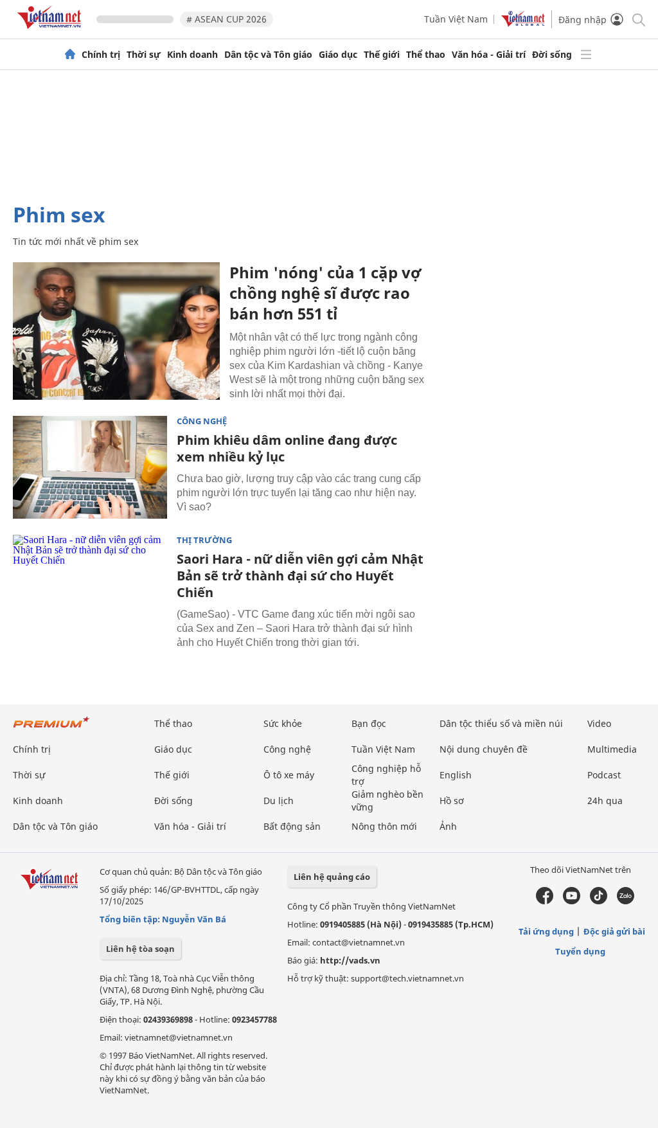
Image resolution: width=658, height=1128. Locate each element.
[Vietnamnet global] (523, 23)
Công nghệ (202, 421)
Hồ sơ (452, 800)
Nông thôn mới (384, 826)
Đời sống (552, 54)
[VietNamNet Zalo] (625, 901)
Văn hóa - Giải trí (489, 54)
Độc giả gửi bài (614, 931)
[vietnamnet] (51, 31)
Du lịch (278, 800)
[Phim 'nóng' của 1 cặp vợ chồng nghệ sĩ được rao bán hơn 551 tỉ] (116, 331)
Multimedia (612, 749)
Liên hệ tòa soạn (140, 948)
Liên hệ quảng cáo (332, 876)
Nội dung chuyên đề (484, 749)
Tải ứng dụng (546, 931)
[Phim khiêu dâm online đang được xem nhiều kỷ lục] (90, 467)
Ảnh (448, 826)
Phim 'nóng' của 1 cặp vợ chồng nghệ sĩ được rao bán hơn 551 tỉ (325, 293)
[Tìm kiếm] (637, 19)
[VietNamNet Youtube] (571, 901)
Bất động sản (292, 826)
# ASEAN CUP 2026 (226, 19)
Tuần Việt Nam (456, 19)
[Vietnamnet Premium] (51, 728)
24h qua (605, 800)
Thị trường (204, 540)
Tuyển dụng (580, 951)
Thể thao (425, 54)
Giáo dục (338, 54)
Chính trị (101, 54)
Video (599, 723)
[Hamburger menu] (586, 54)
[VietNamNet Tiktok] (598, 901)
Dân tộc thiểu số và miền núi (501, 723)
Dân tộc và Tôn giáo (268, 54)
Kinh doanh (192, 54)
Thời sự (144, 54)
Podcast (604, 775)
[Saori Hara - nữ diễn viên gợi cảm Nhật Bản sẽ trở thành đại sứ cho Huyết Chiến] (90, 586)
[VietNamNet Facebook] (544, 901)
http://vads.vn (350, 960)
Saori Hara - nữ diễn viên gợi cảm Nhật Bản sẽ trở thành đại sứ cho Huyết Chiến (300, 575)
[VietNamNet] (70, 54)
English (456, 775)
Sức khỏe (282, 723)
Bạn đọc (368, 723)
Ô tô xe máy (288, 775)
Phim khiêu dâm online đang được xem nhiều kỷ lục (287, 448)
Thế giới (382, 54)
